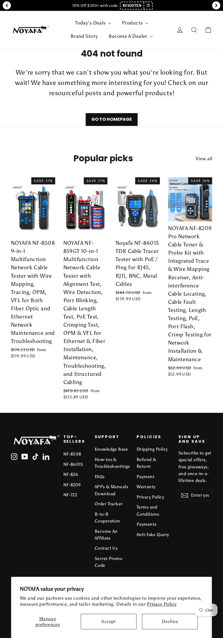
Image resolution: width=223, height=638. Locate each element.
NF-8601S (73, 464)
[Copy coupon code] (148, 5)
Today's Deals (91, 23)
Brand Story (84, 36)
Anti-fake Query (153, 534)
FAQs (100, 476)
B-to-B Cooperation (107, 518)
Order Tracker (109, 503)
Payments (146, 524)
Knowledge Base (111, 449)
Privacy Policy (162, 604)
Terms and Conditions (148, 510)
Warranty (146, 486)
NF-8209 (72, 484)
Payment (145, 476)
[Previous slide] (7, 5)
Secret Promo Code (108, 562)
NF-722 (70, 494)
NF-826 (70, 474)
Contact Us (106, 548)
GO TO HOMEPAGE (111, 119)
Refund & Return (146, 463)
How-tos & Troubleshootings (111, 463)
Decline (170, 621)
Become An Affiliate (106, 535)
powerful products (144, 93)
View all (204, 158)
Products (133, 23)
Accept (108, 621)
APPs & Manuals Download (111, 490)
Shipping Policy (152, 449)
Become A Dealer (128, 36)
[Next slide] (216, 5)
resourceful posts (75, 93)
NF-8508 (72, 454)
